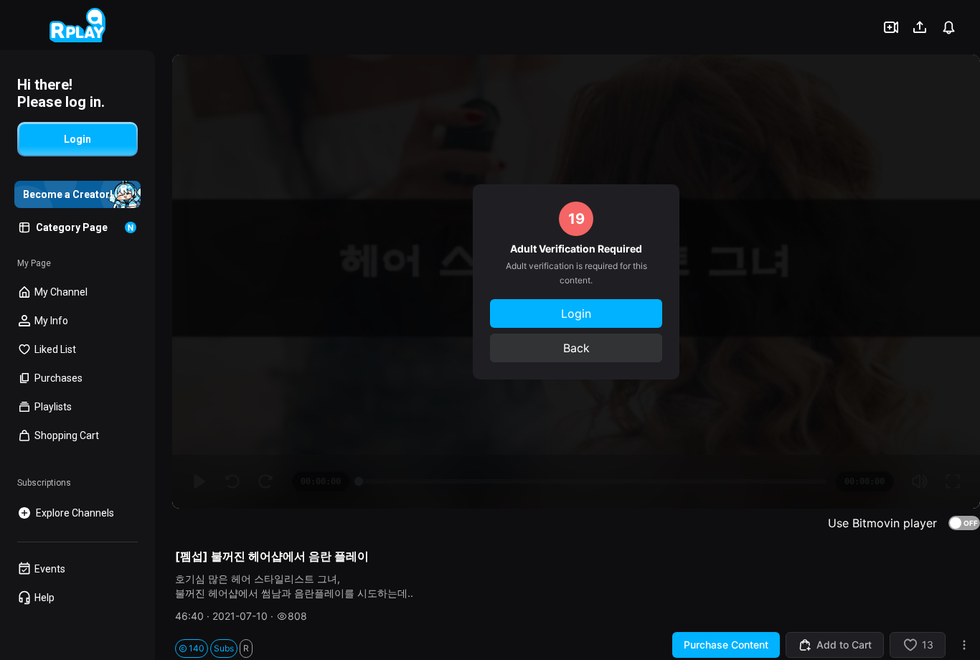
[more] (964, 645)
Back (576, 348)
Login (576, 313)
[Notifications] (948, 27)
